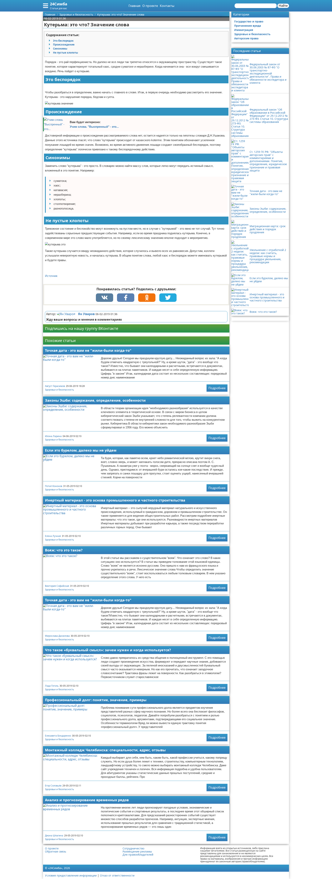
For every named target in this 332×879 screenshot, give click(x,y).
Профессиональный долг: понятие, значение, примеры (95, 700)
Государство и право (248, 21)
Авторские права (246, 38)
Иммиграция (243, 30)
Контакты (167, 6)
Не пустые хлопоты (65, 52)
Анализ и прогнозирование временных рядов (87, 800)
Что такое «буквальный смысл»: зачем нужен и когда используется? (108, 650)
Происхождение (64, 44)
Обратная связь (55, 851)
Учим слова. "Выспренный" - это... (94, 126)
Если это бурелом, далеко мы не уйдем (80, 450)
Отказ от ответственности (117, 875)
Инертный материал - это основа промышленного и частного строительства (115, 500)
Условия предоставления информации (71, 875)
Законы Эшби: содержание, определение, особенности (95, 400)
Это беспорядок (63, 40)
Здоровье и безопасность (59, 389)
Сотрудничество (133, 848)
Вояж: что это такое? (64, 550)
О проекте (150, 6)
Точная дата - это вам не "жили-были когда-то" (88, 350)
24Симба (58, 4)
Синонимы (60, 48)
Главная (134, 6)
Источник (51, 275)
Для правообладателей (138, 854)
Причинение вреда (247, 25)
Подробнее (217, 388)
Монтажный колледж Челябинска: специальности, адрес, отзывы (105, 750)
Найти (283, 5)
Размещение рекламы (137, 851)
